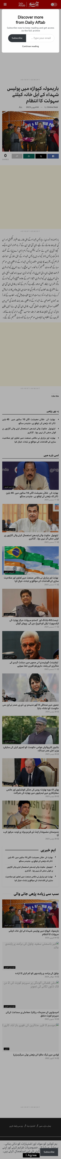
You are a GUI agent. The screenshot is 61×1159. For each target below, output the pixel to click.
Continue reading (30, 46)
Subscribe (17, 38)
